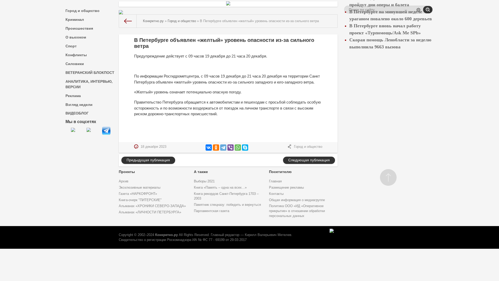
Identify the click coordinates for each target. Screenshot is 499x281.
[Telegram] (223, 147)
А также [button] (201, 172)
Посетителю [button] (280, 172)
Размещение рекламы (286, 187)
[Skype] (245, 147)
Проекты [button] (127, 172)
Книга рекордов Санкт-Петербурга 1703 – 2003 (226, 196)
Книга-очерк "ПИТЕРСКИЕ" (140, 200)
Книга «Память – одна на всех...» (220, 187)
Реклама (73, 96)
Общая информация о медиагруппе (297, 200)
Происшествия (79, 28)
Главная (275, 181)
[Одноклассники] (216, 147)
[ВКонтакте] (209, 147)
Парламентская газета (211, 211)
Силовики (74, 64)
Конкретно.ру (166, 235)
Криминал (74, 19)
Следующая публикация (309, 160)
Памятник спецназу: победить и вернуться (227, 205)
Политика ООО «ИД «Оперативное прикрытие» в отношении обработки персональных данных (297, 211)
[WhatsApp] (238, 147)
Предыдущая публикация (148, 160)
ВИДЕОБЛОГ (77, 113)
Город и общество (82, 11)
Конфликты (76, 55)
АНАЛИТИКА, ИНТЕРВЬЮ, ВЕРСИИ (89, 84)
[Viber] (230, 147)
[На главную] (128, 21)
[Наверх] (388, 177)
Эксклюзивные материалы (139, 187)
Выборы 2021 (204, 181)
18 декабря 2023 (153, 147)
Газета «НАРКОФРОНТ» (138, 194)
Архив (123, 181)
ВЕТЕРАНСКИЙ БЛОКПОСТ (89, 73)
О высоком (75, 37)
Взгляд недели (79, 105)
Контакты (276, 194)
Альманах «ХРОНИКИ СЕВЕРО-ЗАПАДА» (152, 206)
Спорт (71, 46)
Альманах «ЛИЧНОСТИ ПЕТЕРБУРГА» (150, 212)
